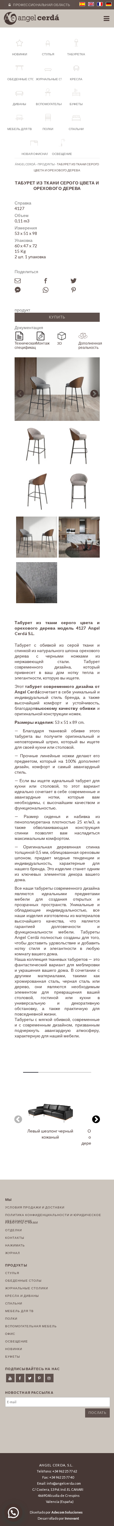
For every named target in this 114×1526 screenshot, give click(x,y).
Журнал (12, 1253)
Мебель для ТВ (19, 1311)
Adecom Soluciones (67, 1512)
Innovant (72, 1518)
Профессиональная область (41, 5)
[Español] (82, 4)
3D (59, 343)
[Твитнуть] (84, 281)
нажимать (15, 1245)
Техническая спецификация (25, 345)
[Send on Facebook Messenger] (29, 290)
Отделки (13, 1230)
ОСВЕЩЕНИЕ (16, 1341)
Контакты (14, 1237)
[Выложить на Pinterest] (84, 290)
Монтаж (43, 343)
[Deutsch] (109, 4)
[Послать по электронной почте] (29, 281)
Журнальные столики (26, 1288)
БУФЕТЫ (12, 1356)
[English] (91, 4)
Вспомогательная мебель (31, 1326)
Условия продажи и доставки (34, 1207)
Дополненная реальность (89, 345)
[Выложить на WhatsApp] (57, 290)
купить (57, 317)
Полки (11, 1318)
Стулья (12, 1273)
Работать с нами (21, 1222)
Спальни (13, 1303)
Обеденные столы (23, 1280)
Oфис (10, 1333)
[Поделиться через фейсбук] (57, 281)
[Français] (100, 4)
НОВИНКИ (13, 1349)
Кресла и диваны (22, 1295)
